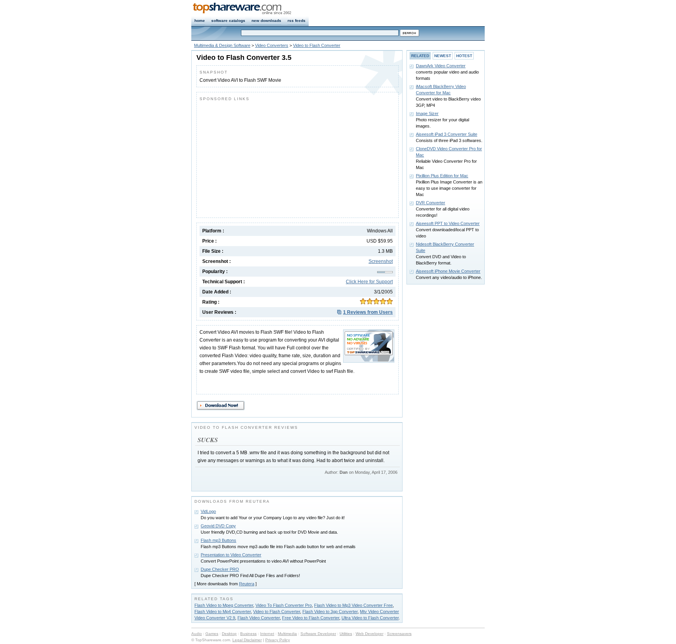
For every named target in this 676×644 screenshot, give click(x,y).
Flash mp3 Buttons (218, 540)
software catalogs (228, 20)
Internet (267, 633)
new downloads (266, 20)
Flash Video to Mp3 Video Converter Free (353, 605)
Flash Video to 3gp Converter (330, 611)
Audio (196, 633)
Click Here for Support (369, 281)
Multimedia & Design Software (222, 45)
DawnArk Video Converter (441, 65)
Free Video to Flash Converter (310, 617)
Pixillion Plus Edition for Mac (442, 175)
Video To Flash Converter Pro (283, 605)
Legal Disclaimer (247, 640)
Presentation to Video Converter (231, 554)
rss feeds (297, 20)
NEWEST (442, 56)
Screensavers (399, 633)
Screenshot (381, 261)
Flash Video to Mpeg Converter (223, 605)
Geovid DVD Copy (218, 525)
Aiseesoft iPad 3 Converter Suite (446, 134)
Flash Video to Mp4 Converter (222, 611)
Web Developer (369, 633)
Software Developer (318, 633)
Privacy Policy (277, 640)
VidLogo (208, 511)
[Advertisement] (265, 157)
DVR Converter (430, 202)
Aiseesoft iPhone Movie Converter (448, 271)
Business (248, 633)
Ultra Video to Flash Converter (370, 617)
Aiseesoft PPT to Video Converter (448, 223)
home (199, 20)
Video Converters (271, 45)
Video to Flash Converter (316, 45)
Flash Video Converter (258, 617)
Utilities (346, 633)
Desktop (229, 633)
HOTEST (464, 56)
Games (211, 633)
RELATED (420, 56)
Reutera (246, 583)
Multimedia (287, 633)
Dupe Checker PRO (220, 569)
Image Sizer (427, 113)
